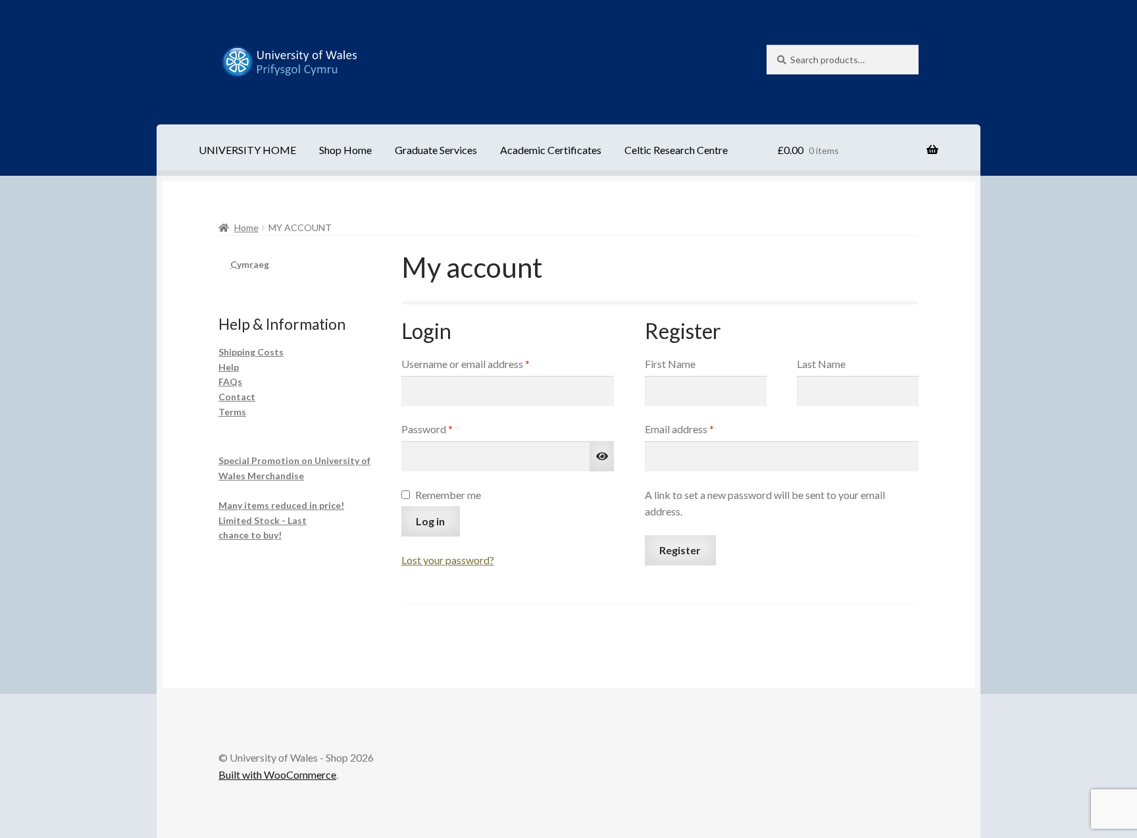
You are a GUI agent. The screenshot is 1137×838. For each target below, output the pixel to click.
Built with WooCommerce (277, 774)
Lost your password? (447, 560)
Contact (236, 396)
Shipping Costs (251, 351)
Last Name (821, 363)
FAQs (230, 381)
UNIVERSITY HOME (247, 150)
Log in (430, 521)
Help (228, 367)
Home (246, 227)
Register (680, 550)
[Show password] (602, 456)
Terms (232, 411)
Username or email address (485, 363)
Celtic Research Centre (676, 150)
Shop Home (345, 150)
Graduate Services (436, 150)
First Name (670, 363)
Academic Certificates (550, 150)
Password (447, 428)
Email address (699, 428)
